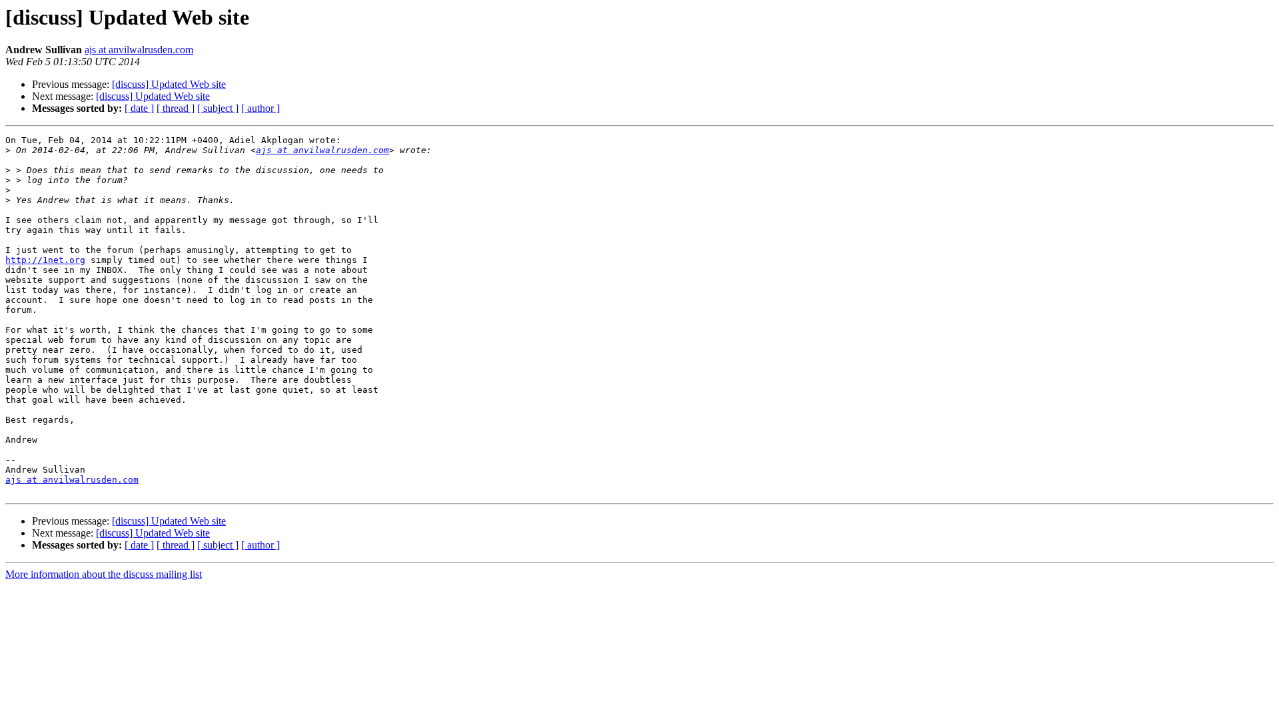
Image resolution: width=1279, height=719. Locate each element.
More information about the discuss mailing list (103, 574)
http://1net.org (45, 260)
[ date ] (139, 108)
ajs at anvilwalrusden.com (139, 49)
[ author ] (260, 108)
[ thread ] (176, 108)
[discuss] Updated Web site (169, 84)
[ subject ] (217, 108)
